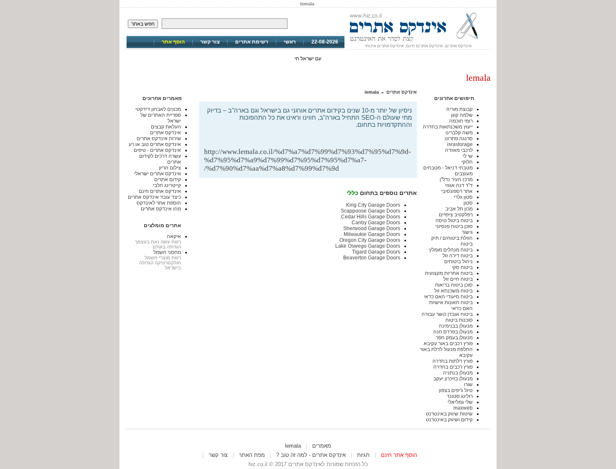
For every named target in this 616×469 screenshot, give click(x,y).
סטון (468, 203)
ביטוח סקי (462, 267)
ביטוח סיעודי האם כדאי (448, 297)
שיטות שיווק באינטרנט (449, 414)
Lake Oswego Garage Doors (367, 246)
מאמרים (321, 446)
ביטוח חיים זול (458, 279)
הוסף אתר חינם (399, 455)
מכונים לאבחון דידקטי (158, 109)
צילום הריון (170, 168)
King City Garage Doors (373, 205)
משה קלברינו (459, 133)
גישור (467, 232)
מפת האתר (252, 455)
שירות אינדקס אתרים (159, 138)
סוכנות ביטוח (459, 320)
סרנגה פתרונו (459, 138)
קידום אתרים (167, 179)
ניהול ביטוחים (458, 261)
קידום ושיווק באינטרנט (449, 420)
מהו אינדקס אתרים (161, 209)
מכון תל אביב (459, 209)
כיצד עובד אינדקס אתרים (154, 197)
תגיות (363, 455)
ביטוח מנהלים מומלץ (451, 250)
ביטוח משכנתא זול (453, 291)
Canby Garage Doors (376, 223)
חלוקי (467, 162)
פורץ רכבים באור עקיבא (448, 343)
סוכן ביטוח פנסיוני (454, 226)
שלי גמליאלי (460, 402)
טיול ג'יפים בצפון (456, 390)
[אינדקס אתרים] (417, 42)
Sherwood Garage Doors (371, 228)
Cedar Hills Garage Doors (370, 217)
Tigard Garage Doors (376, 252)
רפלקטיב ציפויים (456, 215)
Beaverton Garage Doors (371, 258)
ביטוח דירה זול (458, 256)
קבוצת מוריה (459, 109)
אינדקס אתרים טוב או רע (155, 144)
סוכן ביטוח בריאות (454, 285)
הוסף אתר (173, 42)
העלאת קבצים (166, 127)
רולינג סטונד (460, 396)
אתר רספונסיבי (457, 191)
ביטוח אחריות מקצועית (449, 273)
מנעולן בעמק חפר (454, 338)
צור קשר (210, 42)
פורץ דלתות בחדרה (452, 361)
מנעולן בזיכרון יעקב (453, 379)
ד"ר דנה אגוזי (459, 185)
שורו (468, 384)
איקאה (174, 236)
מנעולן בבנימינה (456, 326)
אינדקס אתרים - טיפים (157, 150)
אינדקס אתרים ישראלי (157, 174)
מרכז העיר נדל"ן (456, 179)
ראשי (290, 42)
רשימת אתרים (251, 42)
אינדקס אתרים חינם (160, 191)
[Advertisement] (314, 134)
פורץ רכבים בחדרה (453, 367)
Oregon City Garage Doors (369, 240)
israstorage (460, 144)
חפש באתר (143, 24)
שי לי (468, 156)
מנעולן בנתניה (458, 373)
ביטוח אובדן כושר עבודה (447, 314)
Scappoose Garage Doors (370, 211)
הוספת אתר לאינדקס (159, 203)
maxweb (463, 408)
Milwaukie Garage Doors (372, 234)
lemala (372, 92)
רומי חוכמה (461, 121)
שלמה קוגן (462, 115)
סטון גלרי (463, 197)
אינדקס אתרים (401, 92)
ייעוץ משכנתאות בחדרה (448, 127)
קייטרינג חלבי (167, 185)
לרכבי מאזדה (459, 150)
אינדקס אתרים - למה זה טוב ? (311, 455)
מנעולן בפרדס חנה (453, 332)
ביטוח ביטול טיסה (454, 220)
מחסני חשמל (167, 252)
